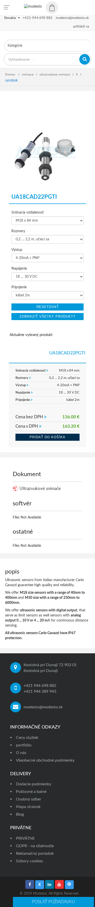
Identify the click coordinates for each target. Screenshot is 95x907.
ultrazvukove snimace (55, 74)
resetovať (47, 307)
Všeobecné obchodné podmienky (45, 760)
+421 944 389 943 (40, 691)
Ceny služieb (27, 738)
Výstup (16, 250)
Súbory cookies (29, 861)
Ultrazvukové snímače (39, 488)
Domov (10, 74)
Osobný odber (28, 799)
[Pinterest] (69, 884)
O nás (21, 753)
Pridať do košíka (47, 437)
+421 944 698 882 (40, 686)
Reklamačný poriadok (35, 853)
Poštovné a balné (31, 792)
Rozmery (18, 231)
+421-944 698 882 (37, 18)
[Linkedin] (49, 884)
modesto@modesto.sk (43, 707)
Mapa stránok (28, 807)
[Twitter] (39, 884)
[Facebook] (29, 884)
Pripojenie (19, 287)
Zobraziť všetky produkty (48, 316)
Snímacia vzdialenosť (27, 212)
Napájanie (19, 268)
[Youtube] (59, 884)
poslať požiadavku (53, 902)
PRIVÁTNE (25, 838)
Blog (20, 814)
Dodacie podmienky (33, 784)
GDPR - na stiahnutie (35, 846)
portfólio (23, 745)
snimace (28, 74)
